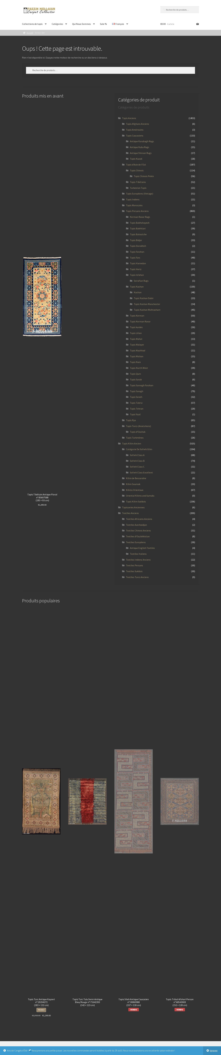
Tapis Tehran (136, 408)
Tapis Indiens (133, 199)
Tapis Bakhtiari (138, 228)
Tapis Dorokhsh (138, 245)
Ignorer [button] (214, 1050)
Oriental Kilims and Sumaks (140, 495)
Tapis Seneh (136, 396)
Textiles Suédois (134, 571)
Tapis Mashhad (137, 350)
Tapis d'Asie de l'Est (136, 164)
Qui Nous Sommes (81, 23)
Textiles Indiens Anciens (138, 559)
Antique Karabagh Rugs (142, 141)
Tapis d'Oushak (137, 431)
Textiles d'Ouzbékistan (138, 536)
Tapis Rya (131, 420)
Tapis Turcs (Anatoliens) (138, 426)
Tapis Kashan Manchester (147, 304)
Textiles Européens (136, 542)
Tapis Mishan (136, 356)
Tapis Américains (134, 129)
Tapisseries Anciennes (133, 507)
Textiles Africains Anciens (139, 518)
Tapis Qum (135, 373)
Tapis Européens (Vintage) (139, 193)
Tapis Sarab (136, 379)
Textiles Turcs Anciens (137, 577)
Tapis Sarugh (136, 391)
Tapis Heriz (135, 269)
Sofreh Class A (137, 455)
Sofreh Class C (137, 466)
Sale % (103, 23)
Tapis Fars (135, 257)
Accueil (30, 32)
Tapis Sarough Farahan (141, 385)
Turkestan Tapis (138, 187)
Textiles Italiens (138, 553)
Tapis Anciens (129, 118)
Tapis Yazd (135, 414)
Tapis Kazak (136, 158)
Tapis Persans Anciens (137, 211)
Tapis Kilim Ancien (131, 443)
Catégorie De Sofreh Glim (139, 449)
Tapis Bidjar (136, 240)
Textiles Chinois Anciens (138, 530)
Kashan (137, 292)
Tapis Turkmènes (135, 437)
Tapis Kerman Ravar (140, 321)
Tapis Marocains (134, 205)
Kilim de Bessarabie (136, 478)
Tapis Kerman (137, 315)
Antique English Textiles (142, 547)
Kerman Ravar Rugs (140, 216)
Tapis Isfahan (137, 274)
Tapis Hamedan (138, 263)
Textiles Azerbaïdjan (136, 524)
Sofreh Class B (137, 460)
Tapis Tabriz (136, 402)
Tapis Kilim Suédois (136, 501)
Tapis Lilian (136, 333)
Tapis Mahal (136, 338)
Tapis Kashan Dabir (143, 298)
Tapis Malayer (137, 344)
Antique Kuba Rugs (139, 147)
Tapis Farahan (137, 251)
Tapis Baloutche (138, 234)
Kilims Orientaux (134, 489)
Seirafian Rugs (141, 280)
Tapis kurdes (136, 327)
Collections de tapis (32, 23)
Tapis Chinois (137, 170)
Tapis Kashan (137, 286)
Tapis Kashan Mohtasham (147, 309)
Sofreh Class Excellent (141, 472)
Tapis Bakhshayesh (139, 222)
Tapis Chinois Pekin (144, 176)
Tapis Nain (135, 362)
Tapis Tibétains (138, 181)
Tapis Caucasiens (134, 135)
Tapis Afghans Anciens (137, 123)
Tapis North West (139, 367)
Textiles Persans (134, 565)
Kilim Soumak (133, 484)
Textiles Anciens (130, 513)
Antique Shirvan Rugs (141, 152)
